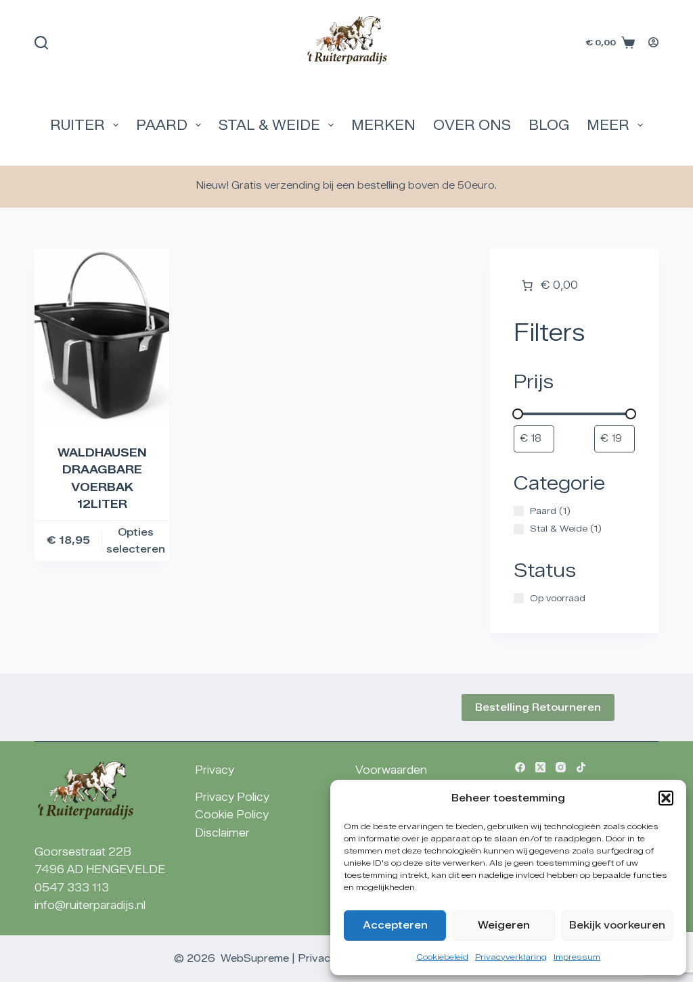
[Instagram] (561, 767)
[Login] (653, 42)
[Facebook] (520, 767)
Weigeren (504, 925)
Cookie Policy (232, 814)
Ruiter (77, 125)
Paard (161, 125)
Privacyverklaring (511, 957)
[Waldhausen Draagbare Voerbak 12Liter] (102, 337)
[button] (666, 798)
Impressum (577, 957)
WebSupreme (255, 958)
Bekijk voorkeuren (617, 925)
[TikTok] (581, 767)
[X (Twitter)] (540, 767)
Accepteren (395, 925)
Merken (383, 125)
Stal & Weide (269, 125)
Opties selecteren (135, 540)
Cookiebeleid (442, 957)
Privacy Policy (232, 797)
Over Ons (472, 125)
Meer (608, 125)
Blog (549, 125)
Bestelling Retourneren (538, 707)
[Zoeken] (41, 42)
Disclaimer (222, 832)
